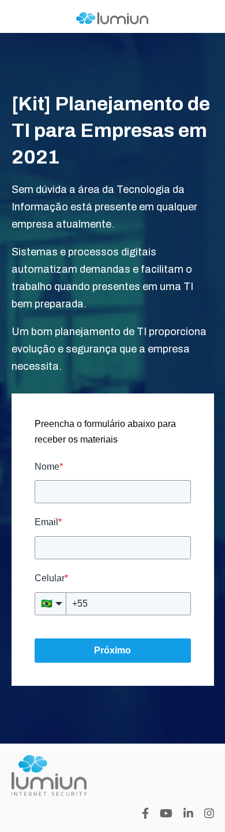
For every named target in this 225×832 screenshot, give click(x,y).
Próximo (112, 650)
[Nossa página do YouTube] (166, 813)
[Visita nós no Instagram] (209, 813)
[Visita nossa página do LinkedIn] (188, 813)
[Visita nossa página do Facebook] (145, 813)
